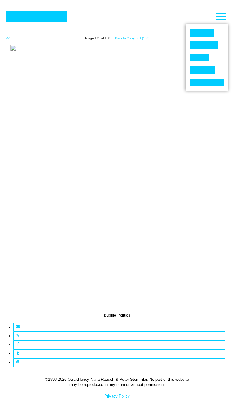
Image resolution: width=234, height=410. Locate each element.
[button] (18, 327)
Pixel (202, 33)
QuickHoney (36, 16)
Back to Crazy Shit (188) (132, 38)
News (202, 70)
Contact (207, 82)
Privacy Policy (117, 396)
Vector (204, 45)
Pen (199, 57)
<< (8, 38)
